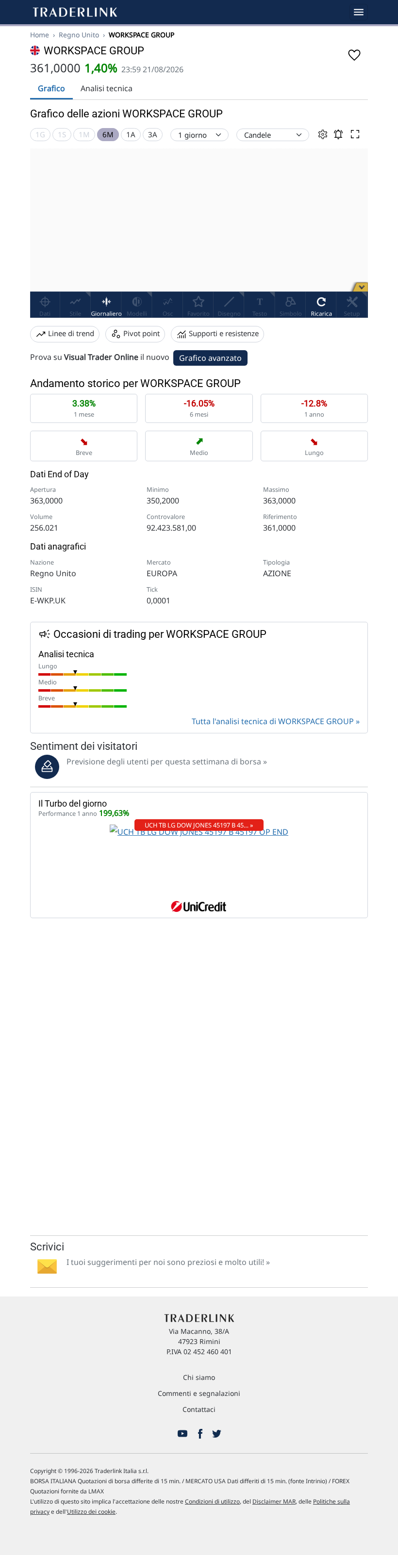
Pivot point (140, 333)
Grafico (51, 88)
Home (39, 34)
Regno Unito (79, 34)
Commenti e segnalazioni (199, 1393)
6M (108, 134)
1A (130, 134)
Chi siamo (199, 1377)
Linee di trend (70, 333)
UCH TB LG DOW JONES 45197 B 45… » (199, 825)
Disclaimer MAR (274, 1501)
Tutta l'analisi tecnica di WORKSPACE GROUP (273, 721)
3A (152, 134)
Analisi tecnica (107, 88)
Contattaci (199, 1409)
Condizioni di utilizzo (212, 1501)
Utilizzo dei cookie (91, 1511)
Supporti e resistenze (223, 333)
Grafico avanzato (210, 358)
